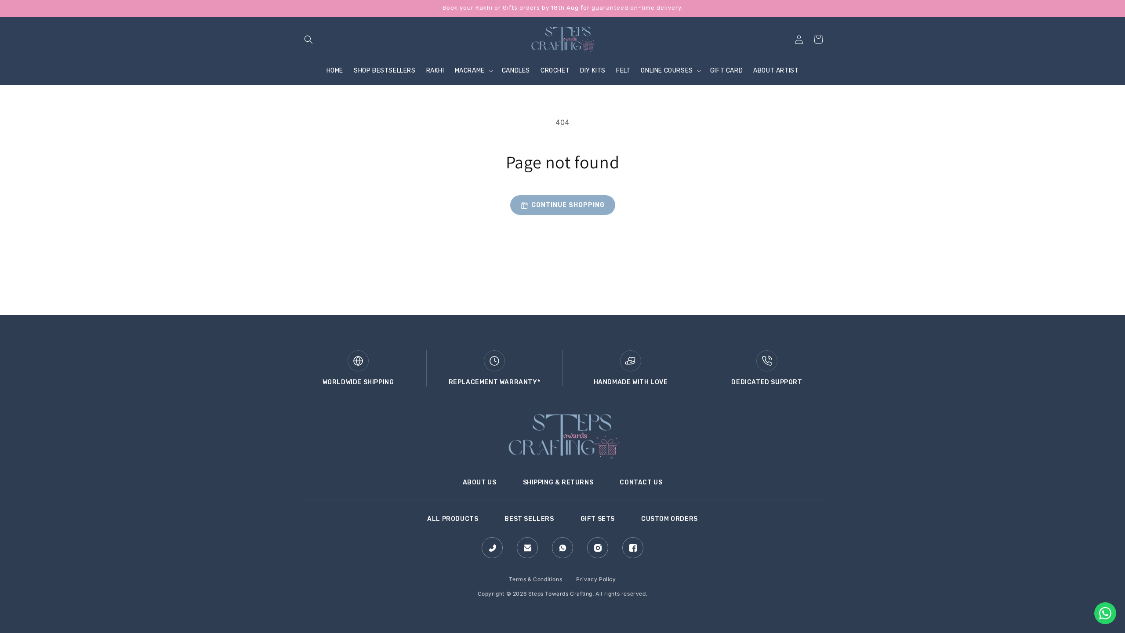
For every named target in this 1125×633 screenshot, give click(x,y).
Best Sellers (529, 519)
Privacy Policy (596, 579)
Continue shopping (568, 205)
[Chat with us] (1105, 613)
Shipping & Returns (558, 482)
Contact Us (641, 482)
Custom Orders (669, 519)
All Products (452, 519)
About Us (480, 482)
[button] (308, 39)
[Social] (492, 547)
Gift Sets (598, 519)
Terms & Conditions (535, 579)
